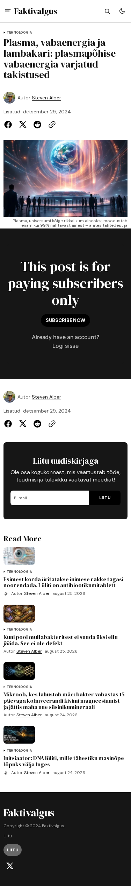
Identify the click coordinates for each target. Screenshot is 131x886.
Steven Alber (46, 98)
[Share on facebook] (9, 124)
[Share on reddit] (37, 124)
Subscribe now (65, 320)
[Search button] (107, 11)
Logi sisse (65, 345)
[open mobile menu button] (7, 11)
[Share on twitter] (22, 124)
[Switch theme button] (122, 11)
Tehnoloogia (19, 32)
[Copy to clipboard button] (51, 124)
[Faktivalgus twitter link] (9, 866)
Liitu (7, 836)
